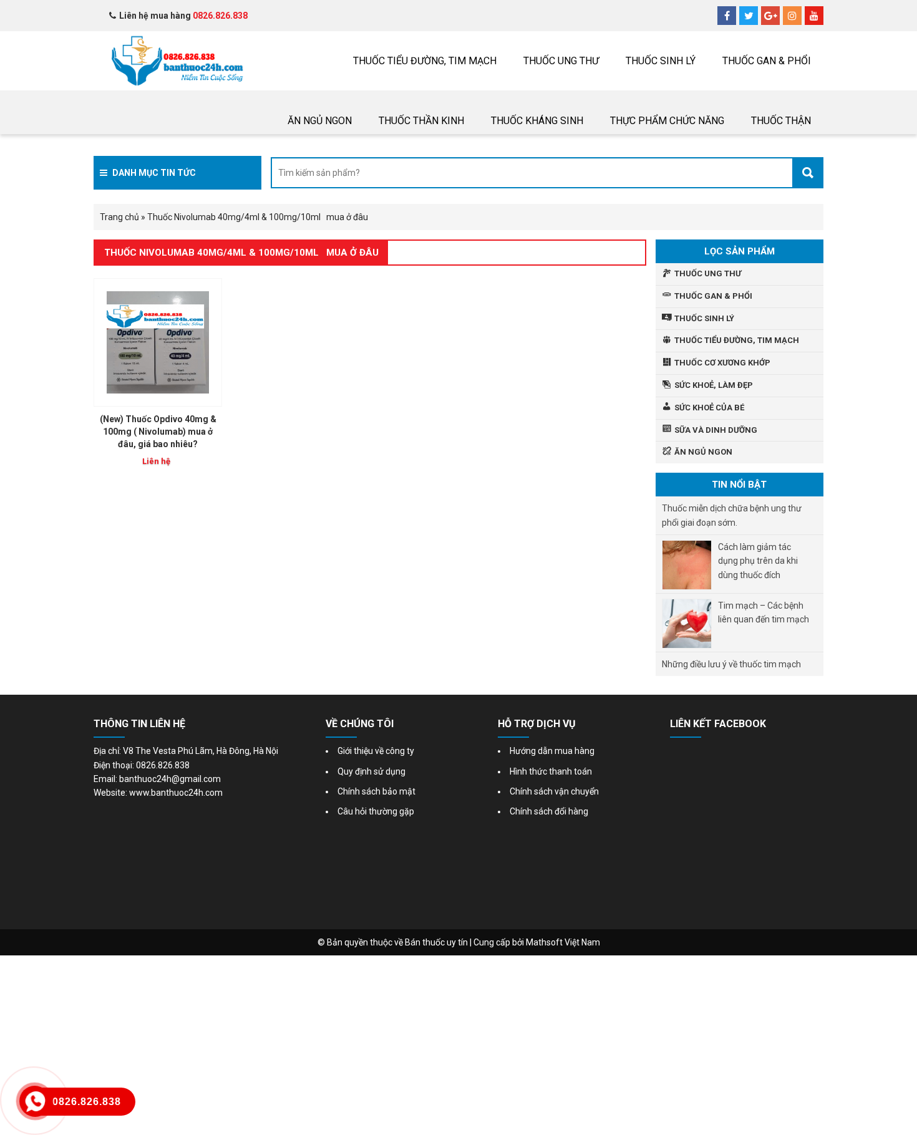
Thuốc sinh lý (661, 61)
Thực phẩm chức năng (667, 121)
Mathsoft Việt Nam (563, 942)
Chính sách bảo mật (376, 791)
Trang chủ (119, 217)
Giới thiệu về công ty (375, 751)
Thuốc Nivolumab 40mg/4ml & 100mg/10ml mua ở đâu (241, 252)
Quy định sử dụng (371, 771)
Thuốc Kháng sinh (537, 121)
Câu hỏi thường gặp (375, 811)
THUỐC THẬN (781, 121)
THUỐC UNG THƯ (561, 61)
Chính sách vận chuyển (554, 791)
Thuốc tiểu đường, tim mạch (425, 61)
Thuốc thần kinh (421, 121)
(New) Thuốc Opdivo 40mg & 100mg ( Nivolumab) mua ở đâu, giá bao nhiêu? (158, 431)
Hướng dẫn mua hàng (552, 751)
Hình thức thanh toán (551, 771)
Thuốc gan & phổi (766, 61)
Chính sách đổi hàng (549, 811)
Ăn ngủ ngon (320, 121)
